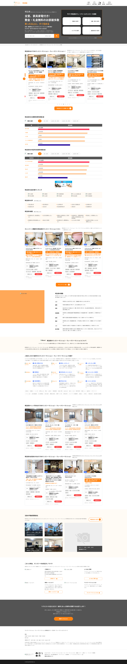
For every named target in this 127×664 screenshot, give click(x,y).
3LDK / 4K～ (76, 121)
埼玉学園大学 (45, 204)
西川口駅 (27, 128)
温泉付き (88, 391)
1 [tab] (57, 104)
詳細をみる (29, 97)
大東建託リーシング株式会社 (35, 448)
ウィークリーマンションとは (69, 652)
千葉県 (40, 636)
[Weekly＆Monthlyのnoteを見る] (39, 656)
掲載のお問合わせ (48, 656)
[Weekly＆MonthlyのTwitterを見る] (42, 653)
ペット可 (36, 391)
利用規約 (67, 654)
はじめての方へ (48, 652)
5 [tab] (65, 104)
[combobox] (34, 36)
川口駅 (26, 136)
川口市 (26, 173)
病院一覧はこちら (37, 211)
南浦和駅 (90, 195)
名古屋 (46, 640)
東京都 (43, 636)
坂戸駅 (26, 144)
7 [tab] (69, 104)
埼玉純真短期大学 (61, 206)
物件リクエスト (63, 619)
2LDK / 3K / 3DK (66, 121)
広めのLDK (66, 391)
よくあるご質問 (92, 578)
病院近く (80, 393)
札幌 (32, 640)
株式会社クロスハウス (34, 499)
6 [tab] (67, 104)
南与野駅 (32, 195)
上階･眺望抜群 (34, 393)
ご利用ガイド (52, 578)
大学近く (85, 393)
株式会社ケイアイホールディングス (34, 101)
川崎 (37, 640)
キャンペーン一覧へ (62, 284)
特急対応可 (91, 393)
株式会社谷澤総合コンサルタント (73, 498)
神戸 (49, 640)
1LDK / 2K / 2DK (55, 121)
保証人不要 (60, 391)
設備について (78, 652)
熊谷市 (26, 169)
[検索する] (56, 36)
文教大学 (73, 206)
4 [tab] (63, 104)
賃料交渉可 (65, 393)
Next (103, 78)
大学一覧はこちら (37, 200)
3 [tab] (61, 104)
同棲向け (31, 391)
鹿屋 (40, 640)
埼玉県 (36, 636)
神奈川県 (26, 637)
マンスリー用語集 (91, 652)
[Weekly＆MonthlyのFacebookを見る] (37, 653)
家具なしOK (41, 391)
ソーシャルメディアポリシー (75, 654)
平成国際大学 (89, 206)
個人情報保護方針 (54, 654)
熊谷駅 (60, 195)
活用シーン (85, 652)
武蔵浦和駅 (61, 194)
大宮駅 (26, 132)
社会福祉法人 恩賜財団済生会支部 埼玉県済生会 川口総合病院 (78, 217)
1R (39, 121)
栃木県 (29, 636)
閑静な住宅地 (52, 393)
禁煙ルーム (83, 391)
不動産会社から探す (94, 519)
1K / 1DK (46, 121)
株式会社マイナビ (72, 97)
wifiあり (49, 391)
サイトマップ (61, 654)
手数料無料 (55, 391)
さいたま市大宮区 (28, 161)
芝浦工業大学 (31, 204)
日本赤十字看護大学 (76, 204)
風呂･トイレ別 (71, 391)
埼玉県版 (24, 3)
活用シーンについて (52, 591)
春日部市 (27, 165)
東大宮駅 (75, 195)
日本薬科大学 (89, 204)
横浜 (34, 640)
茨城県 (26, 636)
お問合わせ (38, 97)
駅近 (46, 391)
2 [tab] (59, 104)
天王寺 (42, 640)
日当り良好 (47, 393)
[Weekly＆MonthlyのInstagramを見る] (39, 653)
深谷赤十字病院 (46, 220)
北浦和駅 (90, 194)
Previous (24, 78)
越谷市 (26, 177)
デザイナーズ (94, 391)
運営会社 (46, 654)
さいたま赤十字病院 (76, 220)
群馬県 (33, 636)
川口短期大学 (60, 204)
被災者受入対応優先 (97, 393)
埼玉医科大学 (31, 206)
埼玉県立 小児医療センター (92, 215)
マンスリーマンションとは (92, 592)
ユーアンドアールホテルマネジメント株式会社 (34, 277)
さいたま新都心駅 (28, 140)
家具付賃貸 (78, 391)
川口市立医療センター (47, 215)
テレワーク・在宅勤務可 (73, 393)
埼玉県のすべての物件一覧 (62, 108)
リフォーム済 (27, 393)
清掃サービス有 (59, 393)
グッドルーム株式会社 (54, 504)
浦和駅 (46, 194)
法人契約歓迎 (40, 393)
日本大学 (44, 206)
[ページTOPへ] (101, 662)
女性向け (27, 391)
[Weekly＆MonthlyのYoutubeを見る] (37, 656)
